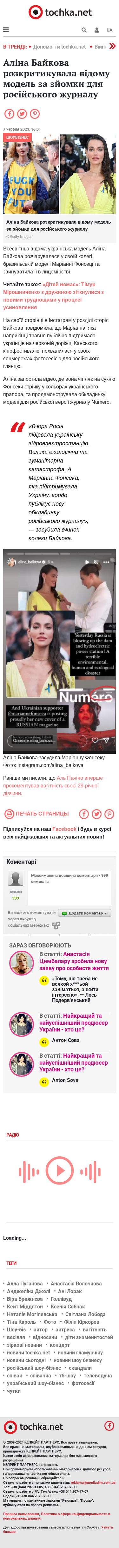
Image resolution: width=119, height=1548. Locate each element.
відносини (45, 1337)
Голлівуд (61, 1299)
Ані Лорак (70, 1291)
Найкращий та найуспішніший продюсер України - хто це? (73, 1022)
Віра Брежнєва (25, 1299)
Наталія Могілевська (32, 1314)
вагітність (95, 1330)
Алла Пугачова (25, 1284)
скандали (80, 1368)
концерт (60, 1345)
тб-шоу (67, 1376)
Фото (50, 1322)
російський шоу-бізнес (34, 1368)
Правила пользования (21, 1514)
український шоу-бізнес (35, 1383)
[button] (96, 30)
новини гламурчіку (80, 1353)
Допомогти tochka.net (60, 47)
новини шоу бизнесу (78, 1360)
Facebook (64, 829)
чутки (14, 1391)
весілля (16, 1337)
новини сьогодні (26, 1360)
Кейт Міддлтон (25, 1307)
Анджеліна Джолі (28, 1291)
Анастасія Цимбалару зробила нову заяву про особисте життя (74, 961)
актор (41, 1330)
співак (14, 1376)
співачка (40, 1376)
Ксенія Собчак (68, 1307)
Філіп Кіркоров (81, 1322)
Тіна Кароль (21, 1322)
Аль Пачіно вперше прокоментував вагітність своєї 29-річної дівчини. (53, 785)
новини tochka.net (28, 1353)
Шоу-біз (16, 1330)
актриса (65, 1330)
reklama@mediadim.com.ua (93, 1483)
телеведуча (98, 1376)
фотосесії (83, 1383)
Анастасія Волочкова (76, 1284)
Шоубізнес (17, 137)
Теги (12, 1263)
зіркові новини (24, 1345)
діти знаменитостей (89, 1337)
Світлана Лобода (85, 1314)
